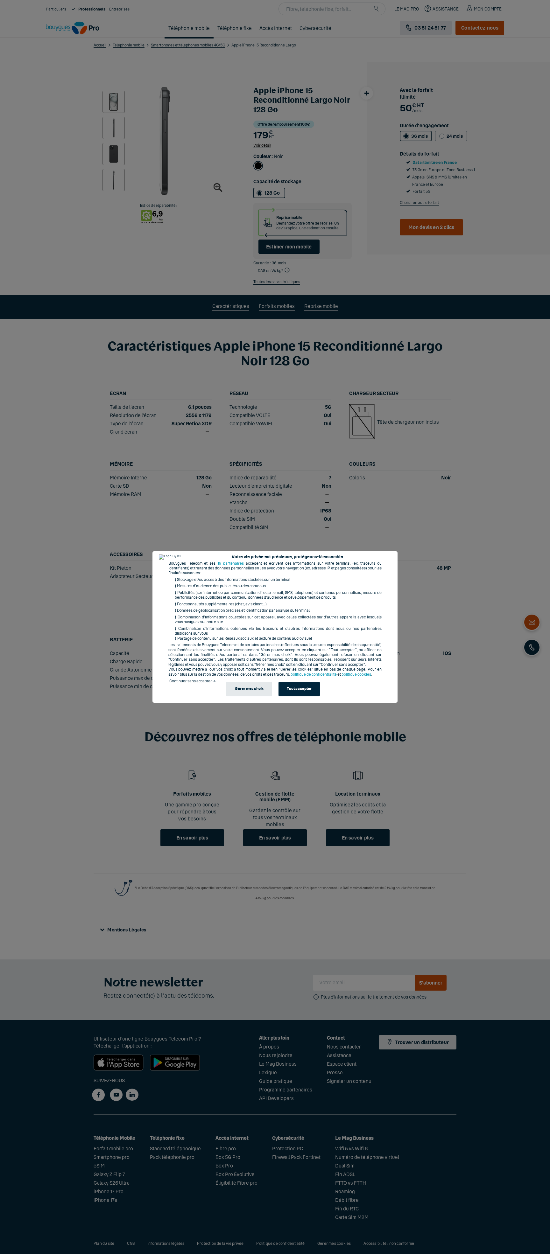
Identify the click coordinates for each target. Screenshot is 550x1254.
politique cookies (356, 674)
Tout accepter (299, 688)
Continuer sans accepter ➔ (192, 681)
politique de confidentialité (314, 674)
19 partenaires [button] (231, 563)
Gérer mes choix (249, 688)
